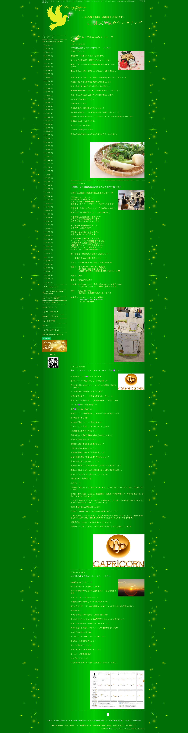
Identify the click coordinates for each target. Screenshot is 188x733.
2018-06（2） (49, 138)
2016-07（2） (49, 221)
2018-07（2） (49, 135)
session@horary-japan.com (91, 299)
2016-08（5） (49, 217)
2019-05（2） (49, 99)
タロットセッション (51, 287)
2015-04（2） (49, 275)
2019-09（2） (49, 84)
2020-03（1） (49, 74)
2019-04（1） (49, 102)
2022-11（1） (49, 45)
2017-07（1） (49, 178)
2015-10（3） (49, 253)
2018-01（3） (49, 156)
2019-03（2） (49, 106)
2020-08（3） (49, 59)
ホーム (49, 720)
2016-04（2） (49, 232)
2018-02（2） (49, 153)
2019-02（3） (49, 110)
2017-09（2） (49, 171)
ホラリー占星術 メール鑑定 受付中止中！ (54, 292)
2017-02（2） (49, 196)
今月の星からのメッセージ (53, 41)
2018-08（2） (49, 131)
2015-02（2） (49, 282)
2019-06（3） (49, 95)
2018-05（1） (49, 142)
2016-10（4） (49, 210)
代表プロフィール (50, 307)
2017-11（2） (49, 163)
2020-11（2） (49, 52)
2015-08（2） (49, 260)
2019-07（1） (49, 92)
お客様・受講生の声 (51, 316)
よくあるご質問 (49, 321)
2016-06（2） (49, 225)
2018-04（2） (49, 146)
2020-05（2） (49, 67)
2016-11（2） (49, 207)
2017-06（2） (49, 181)
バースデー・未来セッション (80, 720)
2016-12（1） (49, 203)
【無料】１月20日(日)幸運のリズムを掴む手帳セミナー (97, 187)
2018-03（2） (49, 149)
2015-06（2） (49, 268)
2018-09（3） (49, 128)
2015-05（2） (49, 271)
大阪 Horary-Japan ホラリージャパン (118, 728)
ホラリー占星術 (98, 720)
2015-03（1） (49, 278)
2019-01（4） (49, 113)
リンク (47, 325)
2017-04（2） (49, 189)
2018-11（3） (49, 120)
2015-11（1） (49, 250)
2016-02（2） (49, 239)
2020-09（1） (49, 56)
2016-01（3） (49, 242)
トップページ (48, 37)
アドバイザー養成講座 (52, 298)
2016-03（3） (49, 235)
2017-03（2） (49, 192)
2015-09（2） (49, 257)
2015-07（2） (49, 264)
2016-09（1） (49, 214)
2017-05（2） (49, 185)
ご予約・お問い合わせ (52, 330)
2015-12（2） (49, 246)
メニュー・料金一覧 (51, 303)
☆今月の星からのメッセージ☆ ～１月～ (91, 576)
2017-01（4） (49, 199)
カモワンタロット (60, 720)
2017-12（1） (49, 160)
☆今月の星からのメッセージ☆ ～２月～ (91, 48)
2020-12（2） (49, 49)
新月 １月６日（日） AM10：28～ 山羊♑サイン (96, 370)
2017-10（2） (49, 167)
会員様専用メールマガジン (53, 334)
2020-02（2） (49, 77)
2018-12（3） (49, 117)
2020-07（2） (49, 63)
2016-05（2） (49, 228)
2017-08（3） (49, 174)
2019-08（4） (49, 88)
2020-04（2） (49, 70)
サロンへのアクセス (51, 312)
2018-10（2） (49, 124)
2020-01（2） (49, 81)
